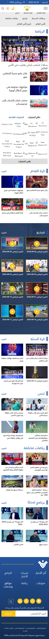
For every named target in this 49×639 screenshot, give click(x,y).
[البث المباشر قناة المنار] (20, 601)
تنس (17, 13)
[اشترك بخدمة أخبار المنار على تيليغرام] (39, 601)
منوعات (40, 583)
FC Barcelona (43, 124)
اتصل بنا (25, 631)
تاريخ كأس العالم (24, 24)
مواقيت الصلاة (9, 628)
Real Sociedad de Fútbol (7, 143)
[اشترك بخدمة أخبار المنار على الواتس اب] (32, 601)
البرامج (8, 572)
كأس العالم (40, 24)
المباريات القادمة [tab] (16, 117)
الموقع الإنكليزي (41, 628)
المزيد (3, 171)
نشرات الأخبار (24, 574)
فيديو (24, 18)
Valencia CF (42, 154)
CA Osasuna (7, 133)
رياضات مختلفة (11, 18)
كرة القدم (41, 13)
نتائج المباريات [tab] (34, 117)
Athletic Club (7, 124)
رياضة (24, 583)
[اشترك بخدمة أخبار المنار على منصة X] (26, 601)
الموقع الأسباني (19, 628)
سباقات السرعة (38, 18)
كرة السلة (28, 13)
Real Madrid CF (42, 144)
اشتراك (8, 613)
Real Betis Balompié (7, 154)
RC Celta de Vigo (43, 133)
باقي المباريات (24, 161)
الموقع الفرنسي (30, 628)
